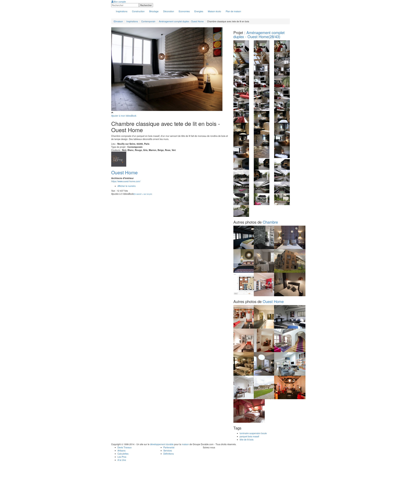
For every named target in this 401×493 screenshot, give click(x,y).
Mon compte (119, 1)
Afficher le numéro (126, 186)
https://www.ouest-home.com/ (126, 181)
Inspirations (132, 21)
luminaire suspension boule (253, 433)
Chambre (270, 222)
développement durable (162, 444)
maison (185, 444)
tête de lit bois (246, 439)
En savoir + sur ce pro (143, 194)
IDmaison (118, 21)
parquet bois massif (249, 436)
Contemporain (148, 21)
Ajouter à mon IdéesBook (123, 115)
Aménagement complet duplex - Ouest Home (181, 21)
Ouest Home (124, 172)
